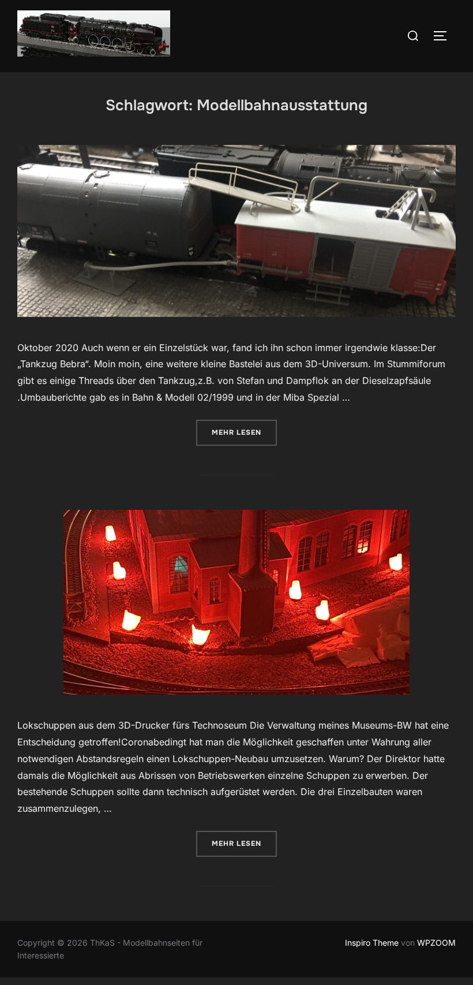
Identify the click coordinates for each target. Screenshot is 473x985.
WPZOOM (436, 942)
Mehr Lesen (244, 432)
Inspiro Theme (372, 942)
